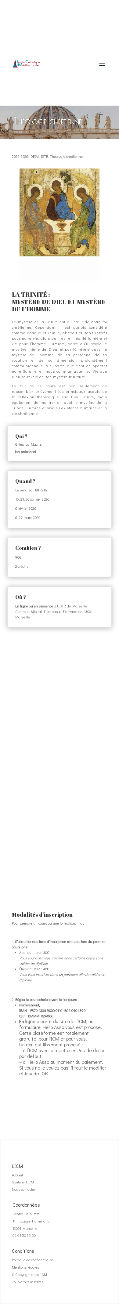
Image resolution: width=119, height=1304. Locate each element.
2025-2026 (20, 156)
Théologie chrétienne (66, 156)
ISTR (44, 156)
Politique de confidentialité (32, 1259)
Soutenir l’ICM (23, 1181)
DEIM (35, 156)
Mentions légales (25, 1267)
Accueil (17, 1174)
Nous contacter (23, 1189)
